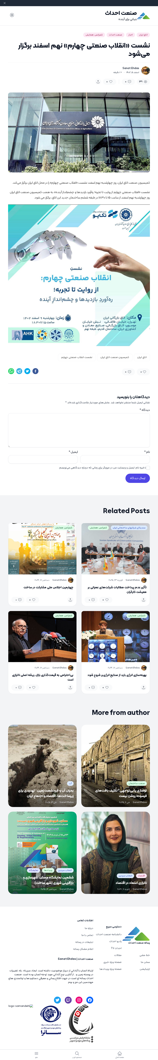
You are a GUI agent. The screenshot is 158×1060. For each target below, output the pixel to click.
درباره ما (89, 928)
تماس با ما (87, 935)
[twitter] (27, 371)
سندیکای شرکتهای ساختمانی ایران (129, 528)
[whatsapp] (11, 371)
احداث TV (116, 948)
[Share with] (98, 82)
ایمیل (73, 452)
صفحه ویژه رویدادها (111, 969)
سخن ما (145, 962)
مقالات (118, 955)
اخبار (130, 35)
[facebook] (35, 371)
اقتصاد (141, 876)
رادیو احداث (115, 941)
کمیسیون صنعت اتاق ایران (114, 357)
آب (70, 783)
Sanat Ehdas (131, 68)
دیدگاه (145, 410)
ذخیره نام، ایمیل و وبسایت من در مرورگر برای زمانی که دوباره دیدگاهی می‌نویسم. (102, 468)
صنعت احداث (121, 13)
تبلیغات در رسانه (84, 942)
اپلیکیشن (145, 969)
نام (147, 452)
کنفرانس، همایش (94, 35)
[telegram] (19, 371)
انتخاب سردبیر (125, 876)
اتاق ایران (143, 35)
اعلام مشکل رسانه (83, 949)
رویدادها (48, 870)
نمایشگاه (33, 870)
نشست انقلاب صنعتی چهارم (76, 357)
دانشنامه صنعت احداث (109, 934)
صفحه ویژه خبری (112, 962)
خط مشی (145, 955)
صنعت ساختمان (137, 783)
